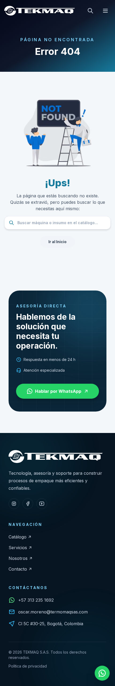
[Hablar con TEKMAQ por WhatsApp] (102, 673)
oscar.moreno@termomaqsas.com (53, 612)
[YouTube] (41, 503)
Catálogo (17, 537)
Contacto (18, 569)
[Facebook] (27, 503)
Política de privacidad (28, 666)
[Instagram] (14, 503)
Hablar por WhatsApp (58, 391)
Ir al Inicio (57, 241)
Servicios (18, 547)
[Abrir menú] (105, 10)
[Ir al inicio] (39, 11)
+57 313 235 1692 (36, 600)
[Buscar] (90, 10)
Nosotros (18, 558)
